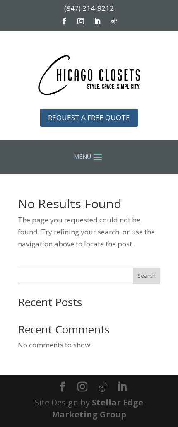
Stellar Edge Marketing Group (97, 408)
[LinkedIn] (122, 387)
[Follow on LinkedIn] (97, 21)
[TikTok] (103, 387)
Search (146, 276)
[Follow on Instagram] (80, 21)
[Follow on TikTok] (113, 21)
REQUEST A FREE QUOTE (89, 117)
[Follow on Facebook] (64, 21)
